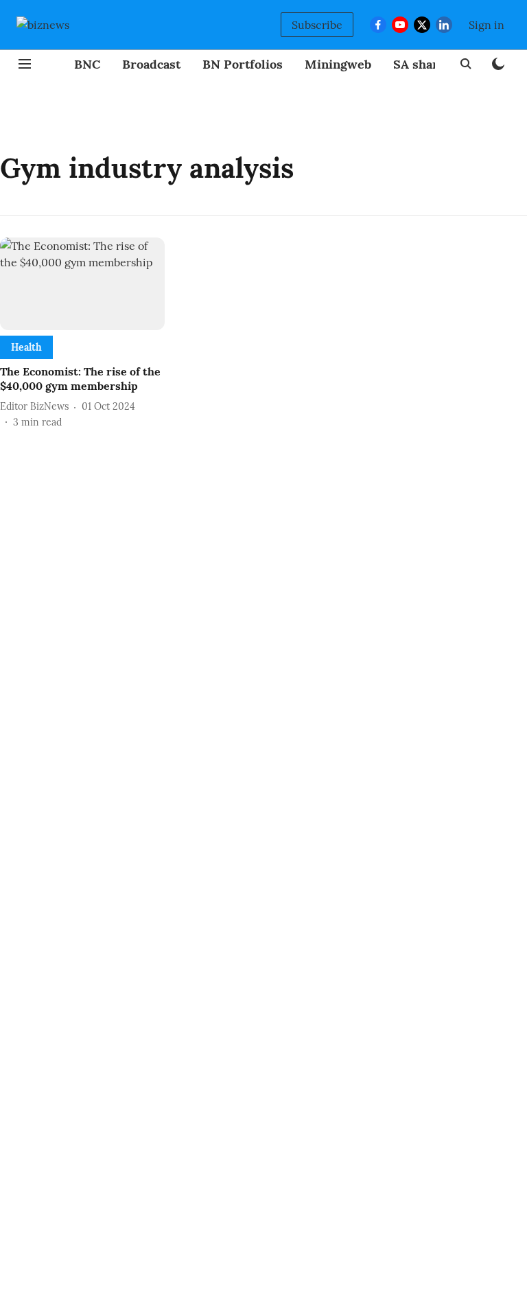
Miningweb (338, 64)
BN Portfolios (242, 64)
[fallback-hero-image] (82, 283)
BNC (87, 64)
